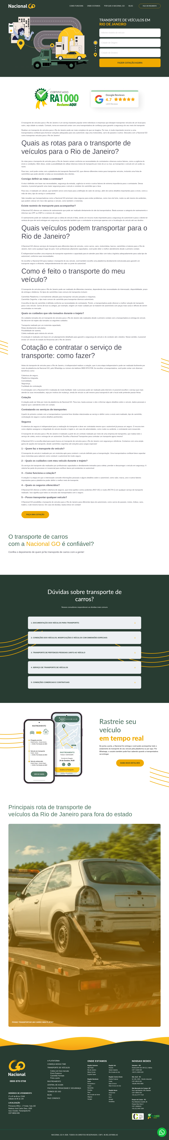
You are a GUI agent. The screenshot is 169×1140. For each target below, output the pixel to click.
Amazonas (112, 1092)
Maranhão (90, 1088)
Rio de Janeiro (91, 1070)
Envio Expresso (56, 1073)
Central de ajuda (55, 1085)
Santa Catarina (113, 1070)
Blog (131, 6)
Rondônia (111, 1101)
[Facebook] (25, 1086)
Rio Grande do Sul (114, 1072)
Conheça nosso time (56, 1064)
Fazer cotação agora (130, 63)
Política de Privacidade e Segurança (64, 1088)
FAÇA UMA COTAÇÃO (35, 514)
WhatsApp (58, 368)
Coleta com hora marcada (59, 1071)
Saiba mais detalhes (130, 763)
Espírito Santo (91, 1074)
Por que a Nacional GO (114, 6)
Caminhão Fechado (57, 1076)
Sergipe (89, 1099)
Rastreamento (54, 1081)
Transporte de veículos (58, 1068)
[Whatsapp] (10, 1086)
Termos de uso (54, 1091)
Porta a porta (55, 1078)
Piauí (88, 1092)
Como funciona (76, 6)
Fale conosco (53, 1098)
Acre (110, 1097)
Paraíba (89, 1090)
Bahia (89, 1081)
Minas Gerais (91, 1072)
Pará (110, 1095)
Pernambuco (91, 1083)
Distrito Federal (113, 1079)
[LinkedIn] (15, 1086)
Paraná (111, 1067)
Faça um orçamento (150, 6)
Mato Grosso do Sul (115, 1086)
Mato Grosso (113, 1083)
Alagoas (89, 1097)
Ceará (89, 1086)
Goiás (110, 1081)
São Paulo (90, 1067)
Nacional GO (74, 171)
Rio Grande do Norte (93, 1094)
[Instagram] (20, 1086)
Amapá (111, 1099)
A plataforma (53, 1061)
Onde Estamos (93, 6)
